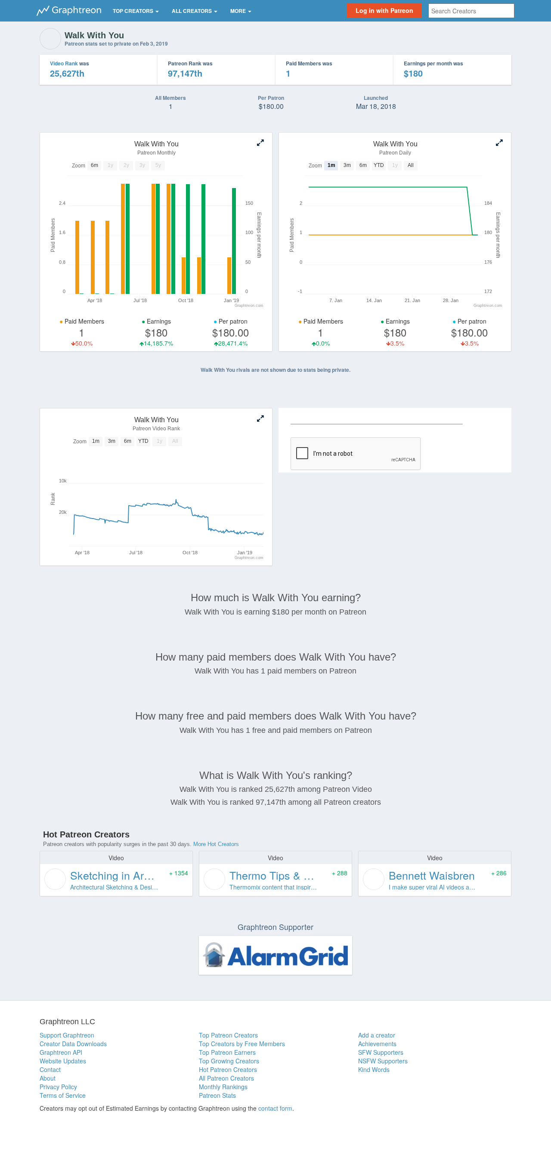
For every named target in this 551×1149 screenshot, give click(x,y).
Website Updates (63, 1060)
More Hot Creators (216, 844)
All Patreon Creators (226, 1078)
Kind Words (374, 1069)
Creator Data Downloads (73, 1043)
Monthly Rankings (223, 1086)
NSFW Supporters (383, 1060)
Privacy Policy (58, 1086)
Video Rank (64, 63)
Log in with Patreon (384, 10)
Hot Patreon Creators (228, 1069)
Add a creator (376, 1035)
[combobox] (471, 10)
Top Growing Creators (229, 1060)
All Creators (192, 11)
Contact (50, 1069)
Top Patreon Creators (228, 1035)
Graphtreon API (61, 1052)
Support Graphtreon (67, 1035)
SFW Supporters (380, 1052)
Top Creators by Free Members (242, 1043)
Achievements (377, 1043)
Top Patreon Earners (227, 1052)
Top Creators (134, 11)
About (48, 1078)
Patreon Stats (217, 1095)
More (238, 11)
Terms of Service (63, 1095)
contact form (275, 1108)
